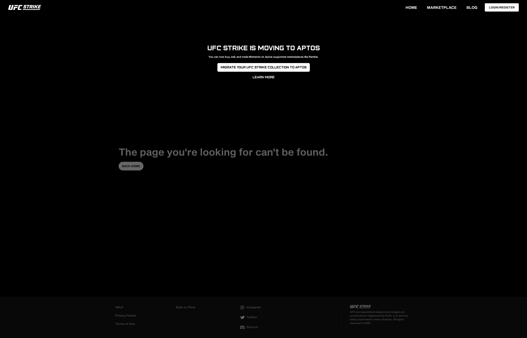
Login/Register (502, 7)
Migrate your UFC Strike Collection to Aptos (264, 67)
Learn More (264, 77)
